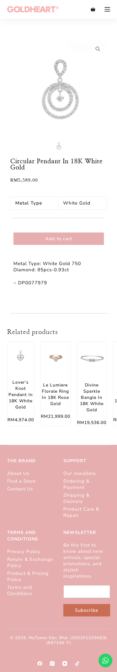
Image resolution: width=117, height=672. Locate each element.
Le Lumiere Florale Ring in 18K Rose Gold (55, 394)
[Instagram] (52, 663)
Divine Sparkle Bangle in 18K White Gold (92, 397)
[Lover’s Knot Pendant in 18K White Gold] (20, 355)
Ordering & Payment (76, 484)
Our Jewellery (79, 473)
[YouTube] (64, 663)
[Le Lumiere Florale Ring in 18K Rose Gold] (55, 356)
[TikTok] (77, 663)
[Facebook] (39, 663)
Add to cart (58, 239)
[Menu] (107, 9)
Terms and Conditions (19, 590)
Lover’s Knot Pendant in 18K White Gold (20, 394)
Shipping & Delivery (76, 498)
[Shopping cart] (93, 9)
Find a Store (21, 481)
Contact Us (20, 489)
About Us (18, 473)
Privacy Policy (24, 551)
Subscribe (86, 610)
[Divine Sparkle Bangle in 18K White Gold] (91, 356)
